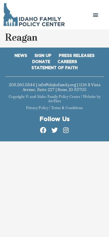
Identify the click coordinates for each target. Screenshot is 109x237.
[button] (95, 14)
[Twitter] (54, 130)
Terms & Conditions (67, 108)
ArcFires (54, 101)
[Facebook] (43, 130)
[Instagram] (66, 130)
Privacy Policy (37, 108)
